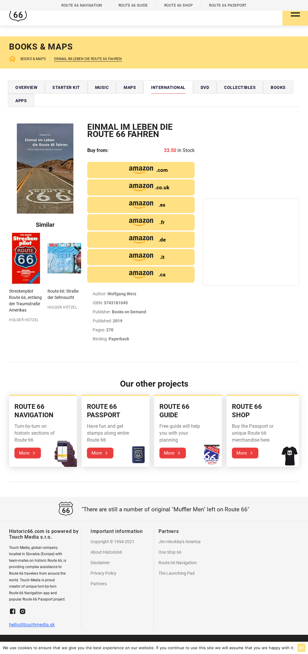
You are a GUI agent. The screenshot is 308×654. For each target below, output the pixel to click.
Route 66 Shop (178, 5)
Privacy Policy (103, 573)
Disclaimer (100, 562)
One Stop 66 (170, 552)
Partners (99, 583)
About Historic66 (106, 552)
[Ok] (300, 648)
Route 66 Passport (228, 5)
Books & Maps (33, 59)
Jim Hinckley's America (180, 541)
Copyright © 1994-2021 (112, 541)
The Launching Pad (177, 573)
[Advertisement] (251, 161)
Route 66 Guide (133, 5)
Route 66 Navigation (178, 562)
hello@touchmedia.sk (32, 625)
